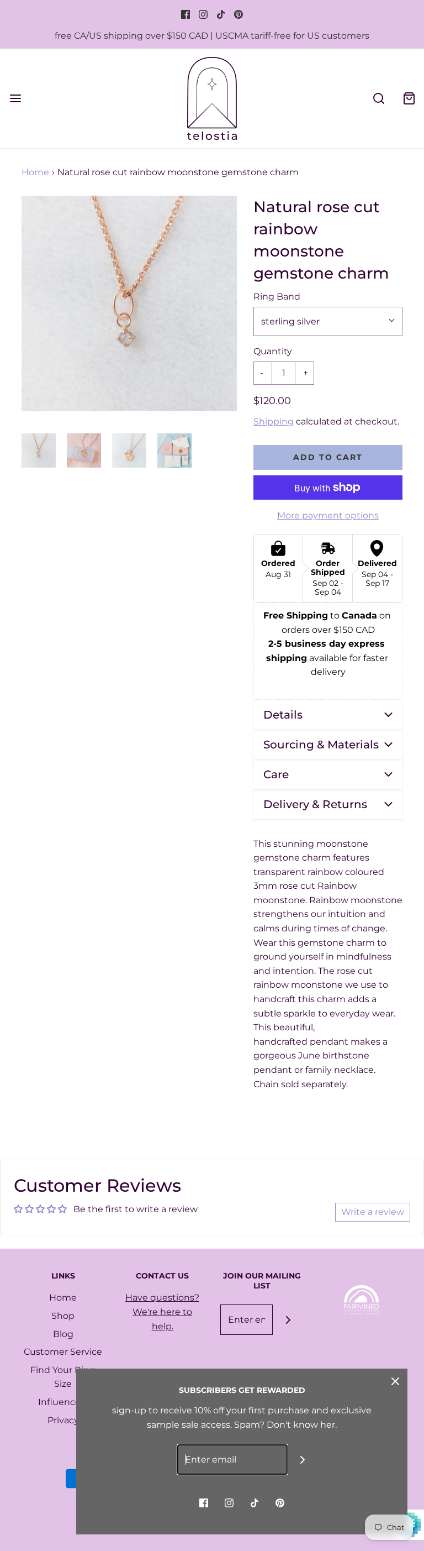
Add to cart (328, 457)
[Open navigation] (15, 98)
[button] (39, 450)
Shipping (273, 421)
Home (35, 172)
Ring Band (276, 296)
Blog (63, 1334)
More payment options (328, 515)
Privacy (63, 1420)
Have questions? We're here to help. (162, 1311)
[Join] (288, 1319)
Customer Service (63, 1351)
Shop (63, 1316)
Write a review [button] (372, 1212)
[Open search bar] (378, 98)
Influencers (63, 1402)
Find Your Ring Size (63, 1377)
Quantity (272, 351)
